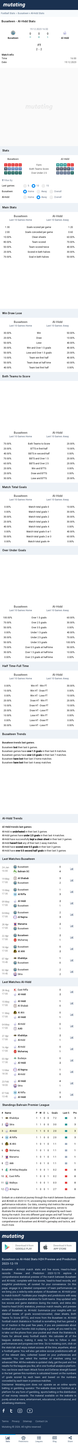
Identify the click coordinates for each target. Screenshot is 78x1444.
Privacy (16, 1421)
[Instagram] (22, 1411)
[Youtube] (31, 1411)
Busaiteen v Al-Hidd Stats (31, 13)
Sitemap (27, 1421)
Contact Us (41, 1421)
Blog (55, 1441)
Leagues (39, 1441)
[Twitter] (13, 1411)
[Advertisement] (39, 107)
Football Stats (8, 13)
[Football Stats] (14, 5)
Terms (5, 1421)
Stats (8, 1441)
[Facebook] (5, 1411)
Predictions (23, 1441)
